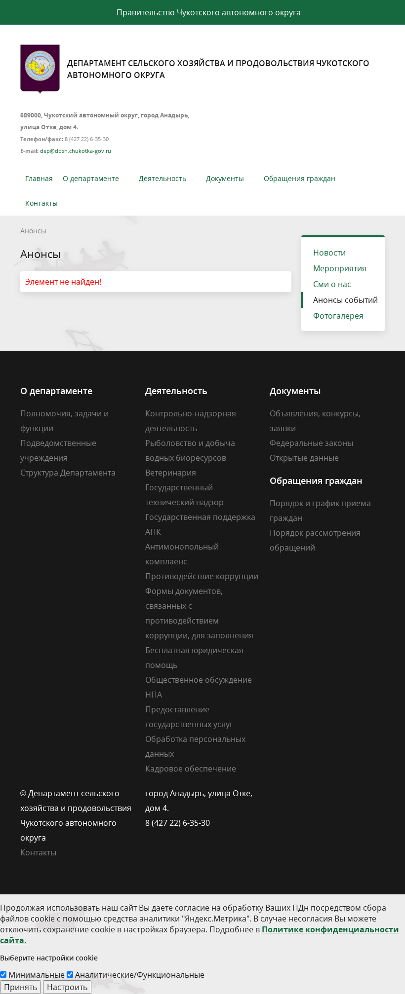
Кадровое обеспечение (190, 768)
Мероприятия (339, 268)
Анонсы (33, 230)
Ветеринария (170, 472)
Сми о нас (332, 284)
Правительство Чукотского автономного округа (209, 12)
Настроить (67, 987)
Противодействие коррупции (201, 576)
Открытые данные (304, 457)
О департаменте (91, 178)
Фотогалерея (338, 315)
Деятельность (162, 178)
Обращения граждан (299, 178)
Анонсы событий (345, 300)
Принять (20, 987)
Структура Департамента (68, 472)
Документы (225, 178)
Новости (329, 252)
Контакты (41, 203)
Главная (39, 178)
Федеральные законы (311, 443)
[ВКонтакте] (277, 793)
